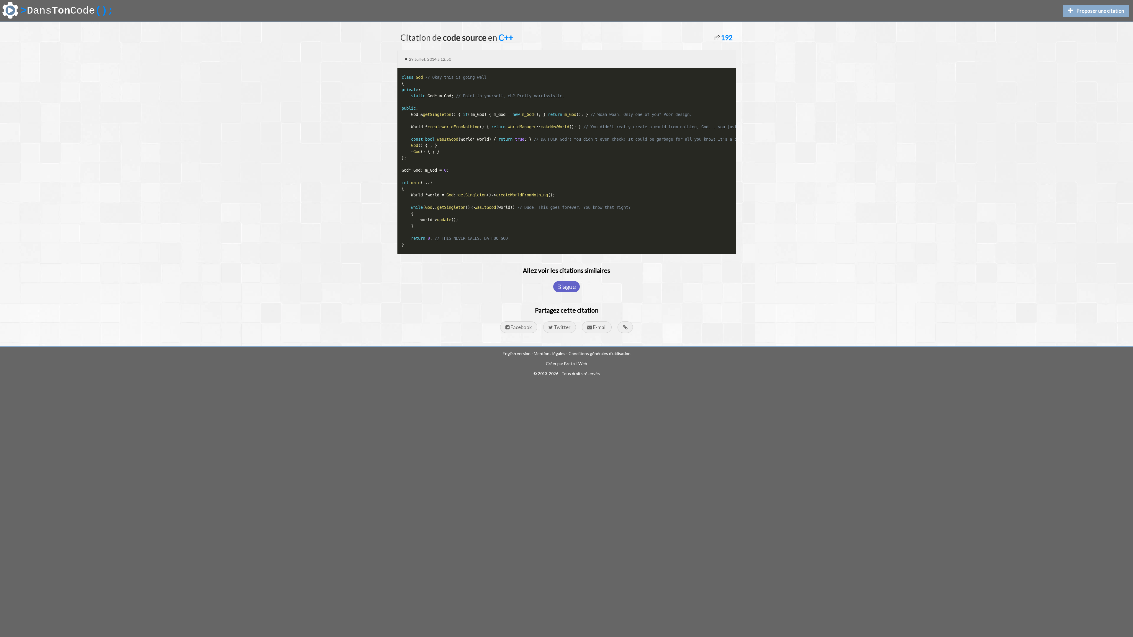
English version (517, 353)
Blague (566, 286)
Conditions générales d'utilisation (600, 353)
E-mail (599, 327)
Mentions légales (549, 353)
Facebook (521, 327)
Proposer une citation (1100, 11)
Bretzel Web (575, 363)
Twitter (562, 327)
